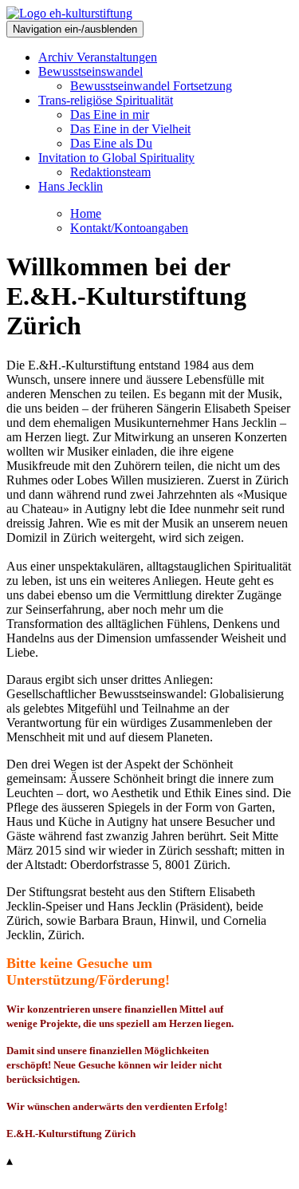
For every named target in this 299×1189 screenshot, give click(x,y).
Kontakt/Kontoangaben (129, 228)
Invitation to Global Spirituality (116, 157)
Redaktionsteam (110, 172)
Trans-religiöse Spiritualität (105, 100)
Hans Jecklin (70, 186)
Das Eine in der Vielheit (130, 129)
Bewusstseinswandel (90, 71)
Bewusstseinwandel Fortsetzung (151, 86)
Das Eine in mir (109, 114)
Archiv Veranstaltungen (97, 57)
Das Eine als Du (111, 143)
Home (85, 213)
